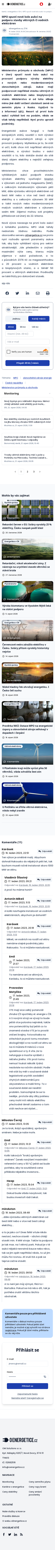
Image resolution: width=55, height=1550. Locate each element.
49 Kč (11, 327)
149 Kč (35, 327)
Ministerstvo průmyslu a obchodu (20, 387)
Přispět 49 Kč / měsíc (27, 363)
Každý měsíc (39, 318)
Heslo (10, 1372)
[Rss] (23, 1534)
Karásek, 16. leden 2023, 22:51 (34, 885)
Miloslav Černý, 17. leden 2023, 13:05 (27, 1149)
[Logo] (15, 4)
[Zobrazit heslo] (45, 1377)
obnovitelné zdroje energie (37, 377)
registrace (10, 1330)
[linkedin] (27, 293)
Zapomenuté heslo (27, 1394)
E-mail (10, 1359)
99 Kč (23, 327)
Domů (4, 12)
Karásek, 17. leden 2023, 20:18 (29, 969)
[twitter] (17, 293)
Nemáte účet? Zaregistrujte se (27, 1398)
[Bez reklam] (41, 4)
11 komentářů (14, 34)
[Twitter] (11, 1534)
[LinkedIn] (17, 1534)
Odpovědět (47, 851)
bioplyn (48, 179)
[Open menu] (3, 4)
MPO (21, 111)
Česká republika (14, 382)
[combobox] (27, 393)
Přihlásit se (27, 1386)
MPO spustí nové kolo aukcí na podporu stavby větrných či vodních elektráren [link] (38, 12)
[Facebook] (5, 1534)
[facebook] (7, 293)
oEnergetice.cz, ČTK (18, 28)
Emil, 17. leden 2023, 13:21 (34, 1188)
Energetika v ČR (14, 12)
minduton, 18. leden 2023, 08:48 (25, 1278)
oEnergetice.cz (34, 235)
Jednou (16, 318)
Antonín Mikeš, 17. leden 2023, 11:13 (26, 933)
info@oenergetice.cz (13, 1467)
